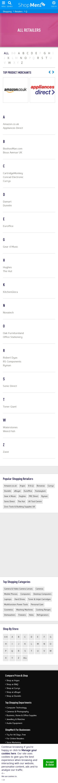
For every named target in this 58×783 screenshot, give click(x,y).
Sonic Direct (10, 386)
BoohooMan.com (12, 149)
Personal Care (37, 604)
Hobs (31, 615)
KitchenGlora (10, 292)
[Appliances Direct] (42, 90)
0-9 (5, 636)
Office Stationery (12, 337)
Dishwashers (9, 615)
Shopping (7, 11)
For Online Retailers (15, 738)
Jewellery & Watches (16, 719)
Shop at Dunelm (14, 696)
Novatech (8, 313)
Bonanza (41, 485)
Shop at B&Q (12, 684)
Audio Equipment (14, 723)
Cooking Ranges (43, 609)
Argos (22, 485)
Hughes (7, 267)
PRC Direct (33, 496)
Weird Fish (9, 431)
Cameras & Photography (18, 711)
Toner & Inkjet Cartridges (39, 599)
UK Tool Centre (35, 501)
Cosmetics (8, 609)
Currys (7, 181)
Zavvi (6, 452)
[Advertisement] (29, 545)
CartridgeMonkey (13, 173)
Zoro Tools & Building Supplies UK (19, 506)
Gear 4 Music (10, 247)
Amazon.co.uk (11, 124)
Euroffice (8, 226)
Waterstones (10, 427)
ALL (25, 658)
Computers (25, 594)
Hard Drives (20, 599)
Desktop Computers (42, 594)
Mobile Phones (10, 594)
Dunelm (7, 206)
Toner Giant (10, 407)
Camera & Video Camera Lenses (18, 588)
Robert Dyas (10, 358)
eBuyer (17, 491)
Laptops (7, 599)
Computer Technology (17, 707)
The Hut (7, 271)
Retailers (18, 11)
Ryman (7, 365)
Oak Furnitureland (13, 333)
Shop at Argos (13, 680)
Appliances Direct (13, 128)
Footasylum (40, 491)
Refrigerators (42, 615)
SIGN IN (54, 6)
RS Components (12, 362)
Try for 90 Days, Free (16, 734)
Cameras (39, 588)
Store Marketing (14, 742)
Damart (7, 202)
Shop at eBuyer (14, 692)
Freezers (22, 615)
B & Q (31, 485)
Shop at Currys (13, 688)
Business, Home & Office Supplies (22, 715)
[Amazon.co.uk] (15, 90)
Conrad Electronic (13, 177)
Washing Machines (24, 609)
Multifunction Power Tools (16, 604)
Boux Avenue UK (12, 153)
